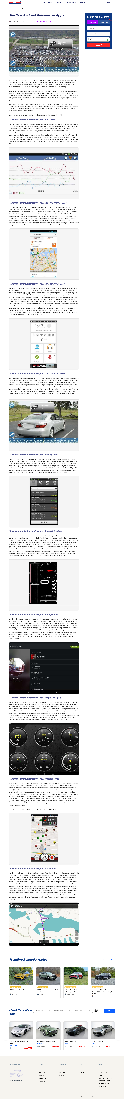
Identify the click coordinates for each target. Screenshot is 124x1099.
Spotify (15, 626)
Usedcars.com (83, 1069)
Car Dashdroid (32, 299)
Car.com (81, 1072)
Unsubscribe (102, 1086)
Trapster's (59, 783)
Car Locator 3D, (49, 378)
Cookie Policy (102, 1075)
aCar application (14, 133)
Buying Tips (42, 1078)
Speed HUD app (22, 545)
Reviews (41, 1075)
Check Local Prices (98, 45)
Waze (21, 875)
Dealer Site (62, 1072)
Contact (61, 1075)
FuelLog (18, 459)
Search (109, 1011)
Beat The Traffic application (18, 214)
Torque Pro (69, 702)
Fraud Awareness (103, 1083)
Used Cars (104, 22)
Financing (42, 1081)
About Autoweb (63, 1069)
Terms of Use (102, 1069)
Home (10, 9)
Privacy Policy (102, 1072)
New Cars (92, 22)
